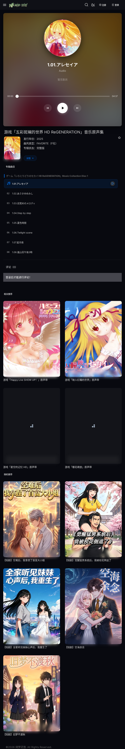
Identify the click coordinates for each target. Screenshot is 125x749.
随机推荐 (8, 474)
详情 (28, 158)
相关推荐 (8, 294)
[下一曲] (77, 108)
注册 (103, 5)
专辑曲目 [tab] (10, 166)
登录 (116, 5)
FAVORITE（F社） (47, 143)
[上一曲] (48, 108)
